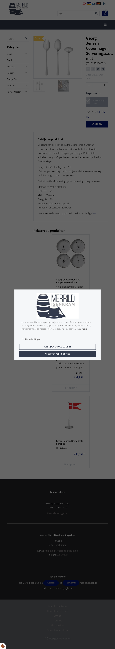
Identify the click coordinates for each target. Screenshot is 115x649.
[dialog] (57, 324)
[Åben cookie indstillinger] (3, 646)
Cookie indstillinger (30, 339)
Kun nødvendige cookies (58, 346)
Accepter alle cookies (57, 354)
